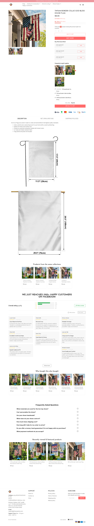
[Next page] (86, 384)
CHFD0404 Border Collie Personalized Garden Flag (63, 97)
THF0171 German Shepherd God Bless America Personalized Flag (27, 281)
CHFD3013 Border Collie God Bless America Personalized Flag (27, 388)
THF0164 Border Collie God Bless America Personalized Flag (40, 388)
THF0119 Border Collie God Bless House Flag (66, 89)
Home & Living (46, 4)
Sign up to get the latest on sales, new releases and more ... (76, 494)
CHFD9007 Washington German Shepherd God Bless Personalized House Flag (66, 281)
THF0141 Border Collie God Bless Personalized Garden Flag (63, 93)
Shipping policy (52, 498)
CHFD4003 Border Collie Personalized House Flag (66, 388)
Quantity (57, 28)
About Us (30, 493)
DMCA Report (63, 519)
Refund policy (51, 500)
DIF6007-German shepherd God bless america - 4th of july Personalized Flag (40, 281)
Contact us (31, 496)
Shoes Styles (56, 4)
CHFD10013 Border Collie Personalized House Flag (78, 388)
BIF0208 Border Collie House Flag (53, 388)
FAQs (29, 498)
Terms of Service (52, 496)
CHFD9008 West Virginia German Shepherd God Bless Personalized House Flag (53, 281)
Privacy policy (51, 493)
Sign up (82, 498)
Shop (23, 4)
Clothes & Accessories (33, 4)
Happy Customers (27, 5)
